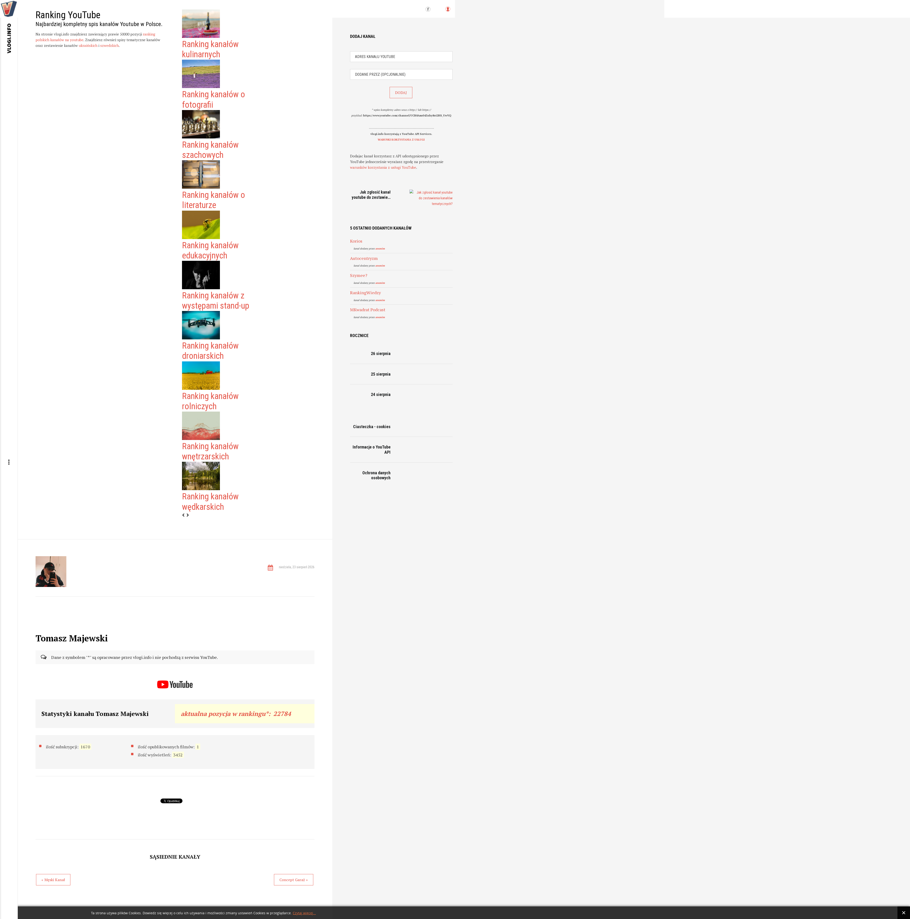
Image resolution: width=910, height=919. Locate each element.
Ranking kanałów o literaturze (213, 200)
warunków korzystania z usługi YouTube (383, 167)
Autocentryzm (364, 258)
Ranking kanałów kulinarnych (210, 49)
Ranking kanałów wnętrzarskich (210, 451)
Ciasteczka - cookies (372, 426)
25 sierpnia (381, 374)
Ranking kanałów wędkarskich (210, 502)
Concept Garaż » (293, 879)
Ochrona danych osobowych (376, 475)
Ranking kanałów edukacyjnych (210, 250)
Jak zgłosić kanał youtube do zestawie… (371, 195)
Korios (356, 241)
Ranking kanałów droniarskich (210, 351)
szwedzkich (109, 45)
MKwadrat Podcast (367, 309)
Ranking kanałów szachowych (210, 150)
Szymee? (358, 275)
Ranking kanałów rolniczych (210, 401)
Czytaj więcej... (304, 913)
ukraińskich (88, 45)
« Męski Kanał (53, 879)
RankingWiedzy (365, 292)
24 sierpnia (381, 394)
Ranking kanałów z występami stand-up (215, 301)
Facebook (428, 9)
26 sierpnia (381, 353)
